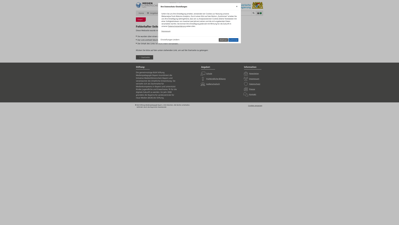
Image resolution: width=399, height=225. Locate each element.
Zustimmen (233, 40)
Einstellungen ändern (170, 39)
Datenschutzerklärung (177, 26)
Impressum (166, 31)
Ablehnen (223, 40)
